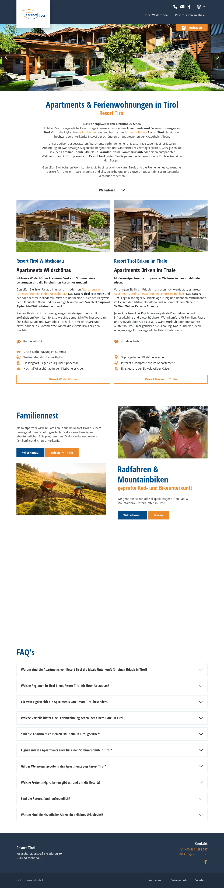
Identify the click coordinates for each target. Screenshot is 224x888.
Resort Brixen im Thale (190, 15)
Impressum (155, 880)
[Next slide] (217, 57)
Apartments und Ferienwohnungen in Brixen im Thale (149, 294)
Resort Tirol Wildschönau (40, 260)
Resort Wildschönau (156, 15)
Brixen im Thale (135, 132)
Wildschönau (88, 132)
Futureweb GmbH (31, 880)
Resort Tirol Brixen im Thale (140, 260)
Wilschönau (30, 453)
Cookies (199, 880)
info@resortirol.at (196, 854)
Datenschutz (179, 880)
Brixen (158, 515)
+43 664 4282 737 (196, 849)
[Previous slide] (6, 57)
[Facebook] (189, 7)
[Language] (201, 7)
